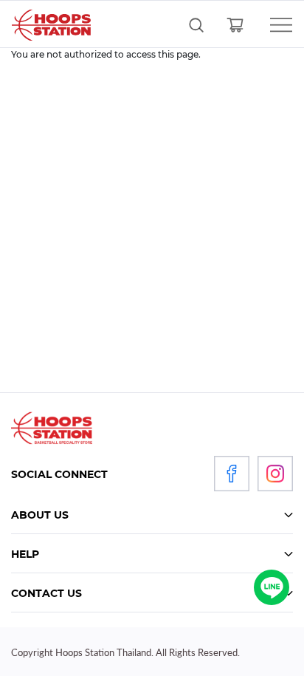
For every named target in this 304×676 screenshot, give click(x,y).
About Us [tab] (40, 515)
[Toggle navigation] (273, 25)
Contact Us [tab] (46, 593)
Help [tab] (25, 554)
